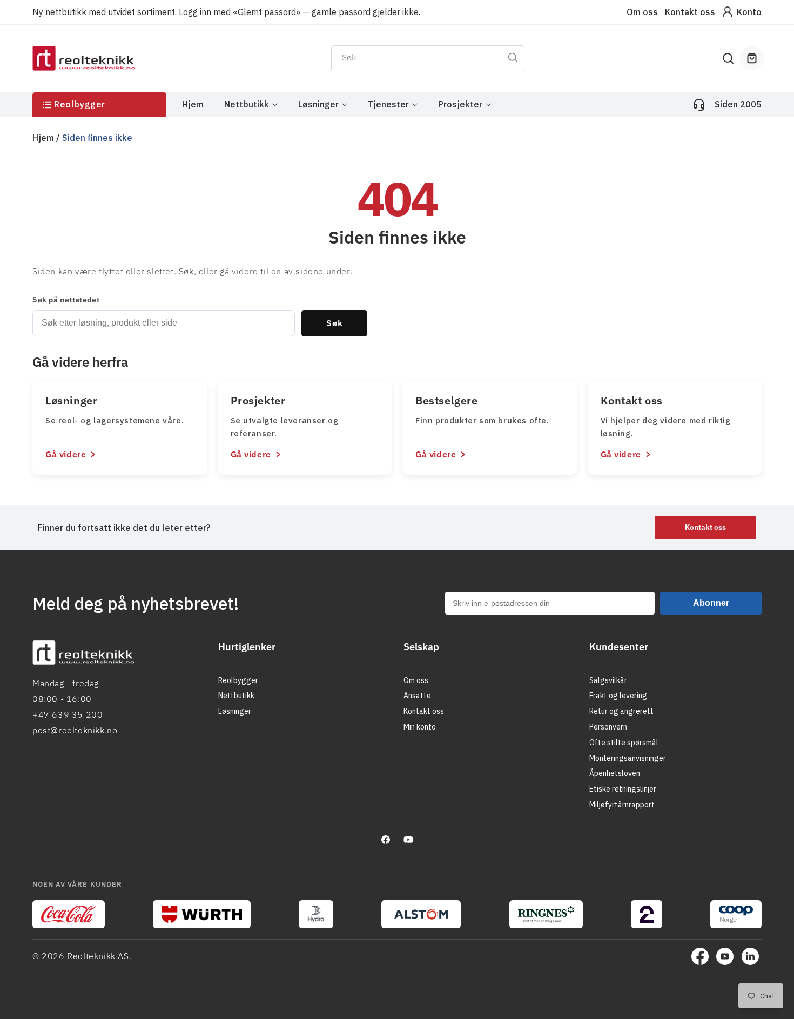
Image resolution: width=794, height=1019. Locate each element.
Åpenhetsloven (614, 773)
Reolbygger (238, 680)
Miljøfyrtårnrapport (622, 804)
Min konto (419, 727)
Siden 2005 (738, 104)
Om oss (642, 11)
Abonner (711, 603)
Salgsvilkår (608, 680)
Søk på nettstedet (65, 300)
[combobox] (427, 58)
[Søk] (512, 57)
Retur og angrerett (621, 711)
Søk (334, 323)
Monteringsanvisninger (627, 758)
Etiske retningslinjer (622, 789)
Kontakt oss (690, 11)
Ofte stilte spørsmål (623, 742)
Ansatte (417, 695)
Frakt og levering (618, 695)
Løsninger (234, 711)
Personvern (608, 727)
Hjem (43, 137)
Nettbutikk (236, 695)
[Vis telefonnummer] (698, 104)
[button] (728, 58)
